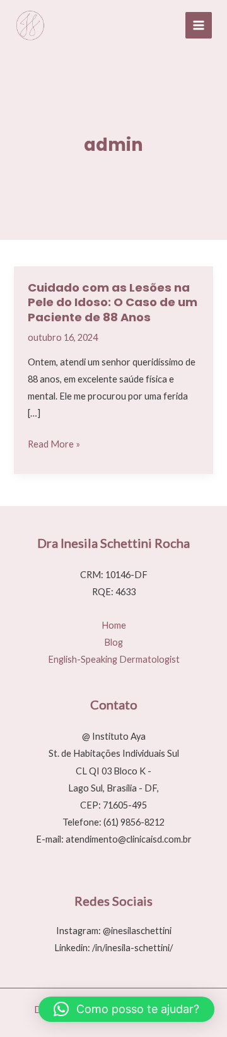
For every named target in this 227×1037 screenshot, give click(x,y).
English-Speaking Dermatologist (114, 659)
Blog (113, 642)
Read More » (54, 445)
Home (114, 625)
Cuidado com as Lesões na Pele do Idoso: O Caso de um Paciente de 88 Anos (112, 302)
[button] (126, 1009)
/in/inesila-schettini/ (132, 947)
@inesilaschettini (137, 930)
